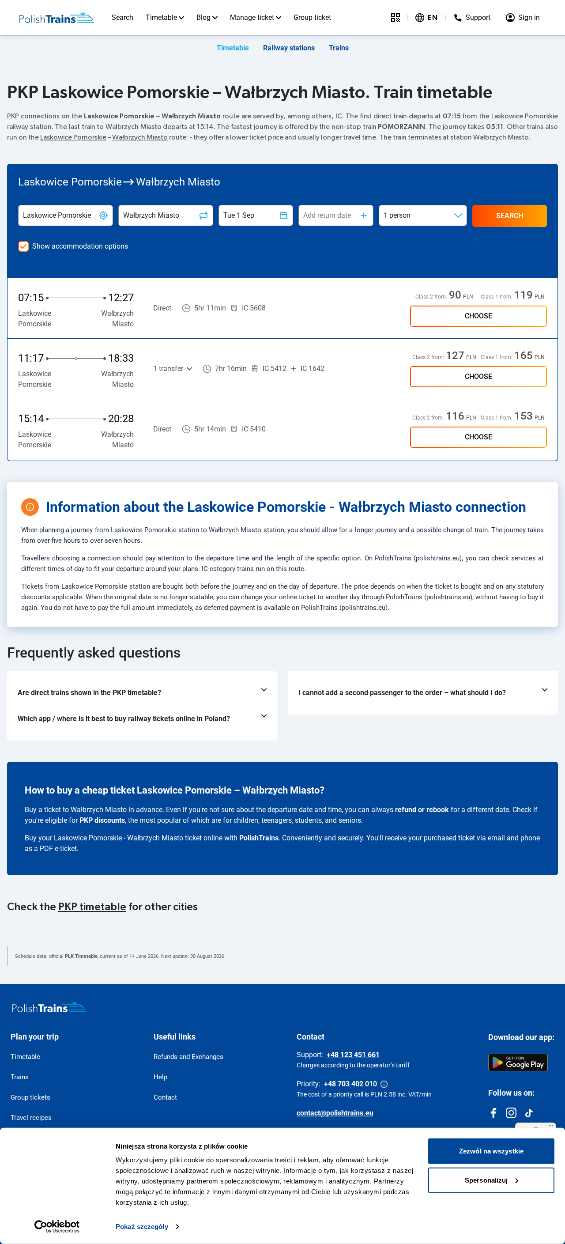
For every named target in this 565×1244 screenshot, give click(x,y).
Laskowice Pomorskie (73, 137)
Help (160, 1077)
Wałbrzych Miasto (140, 137)
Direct (162, 308)
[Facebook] (493, 1113)
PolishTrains (259, 838)
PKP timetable (92, 907)
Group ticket (312, 17)
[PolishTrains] (49, 1007)
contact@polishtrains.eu (335, 1113)
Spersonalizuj (486, 1180)
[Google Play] (518, 1062)
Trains (339, 48)
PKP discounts (102, 820)
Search (122, 17)
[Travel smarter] (395, 17)
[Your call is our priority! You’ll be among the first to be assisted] (384, 1084)
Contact (165, 1097)
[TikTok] (529, 1113)
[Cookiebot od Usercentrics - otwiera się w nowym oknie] (57, 1226)
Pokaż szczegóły (142, 1226)
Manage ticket (252, 17)
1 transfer (168, 368)
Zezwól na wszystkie (491, 1151)
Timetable (161, 17)
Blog (203, 17)
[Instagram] (511, 1113)
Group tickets (30, 1097)
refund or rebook (422, 809)
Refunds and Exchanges (188, 1057)
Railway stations (289, 48)
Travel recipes (31, 1118)
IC (338, 116)
